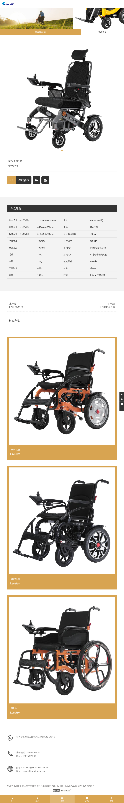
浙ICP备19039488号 (85, 785)
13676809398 (29, 756)
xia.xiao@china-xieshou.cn (35, 767)
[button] (62, 150)
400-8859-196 (33, 752)
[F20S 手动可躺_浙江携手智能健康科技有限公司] (8, 4)
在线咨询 (23, 180)
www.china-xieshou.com (34, 771)
